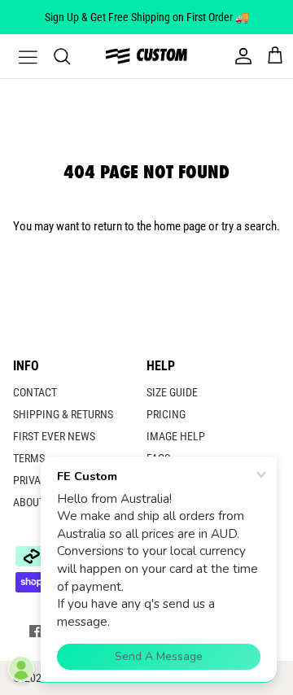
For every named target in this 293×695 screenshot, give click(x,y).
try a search (249, 226)
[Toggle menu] (18, 56)
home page (180, 226)
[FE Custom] (146, 55)
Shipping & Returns (63, 414)
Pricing (166, 414)
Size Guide (172, 392)
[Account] (239, 56)
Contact (35, 392)
